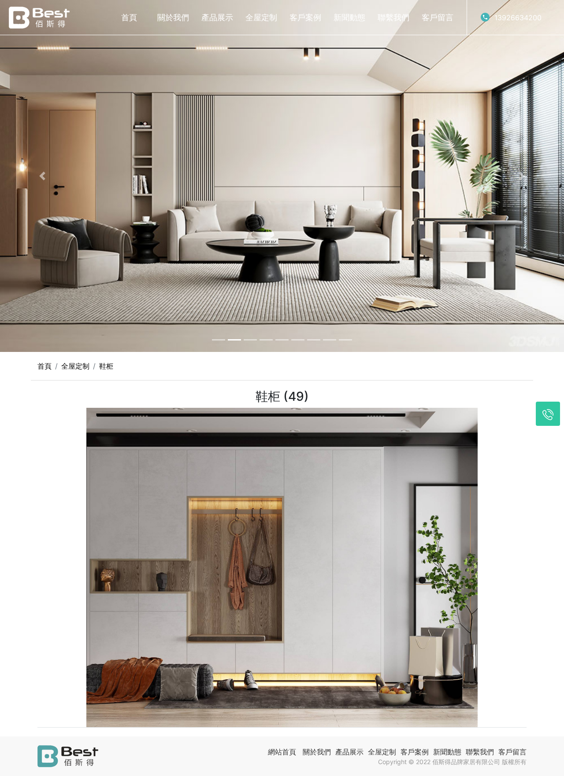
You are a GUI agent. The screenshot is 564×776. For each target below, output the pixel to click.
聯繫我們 (393, 17)
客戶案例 (305, 17)
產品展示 (217, 17)
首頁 (129, 17)
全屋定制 (261, 17)
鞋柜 (106, 366)
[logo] (39, 18)
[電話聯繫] (548, 414)
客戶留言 (437, 17)
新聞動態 (349, 17)
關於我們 (173, 17)
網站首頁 (282, 751)
